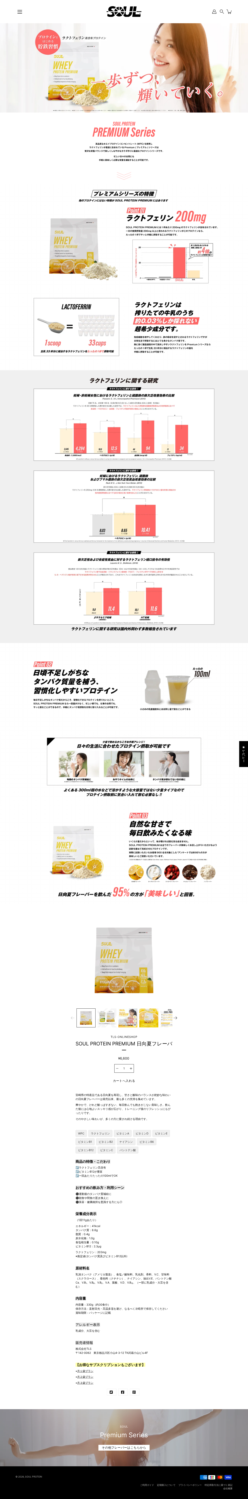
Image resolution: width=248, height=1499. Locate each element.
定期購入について (166, 1485)
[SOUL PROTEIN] (124, 11)
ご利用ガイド (147, 1485)
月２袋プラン (85, 1376)
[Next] (175, 1018)
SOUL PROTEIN (33, 1476)
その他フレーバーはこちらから (124, 1447)
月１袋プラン (85, 1371)
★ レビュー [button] (243, 754)
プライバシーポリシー (190, 1485)
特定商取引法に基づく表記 (218, 1485)
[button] (222, 11)
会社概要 (227, 1488)
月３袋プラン (85, 1382)
